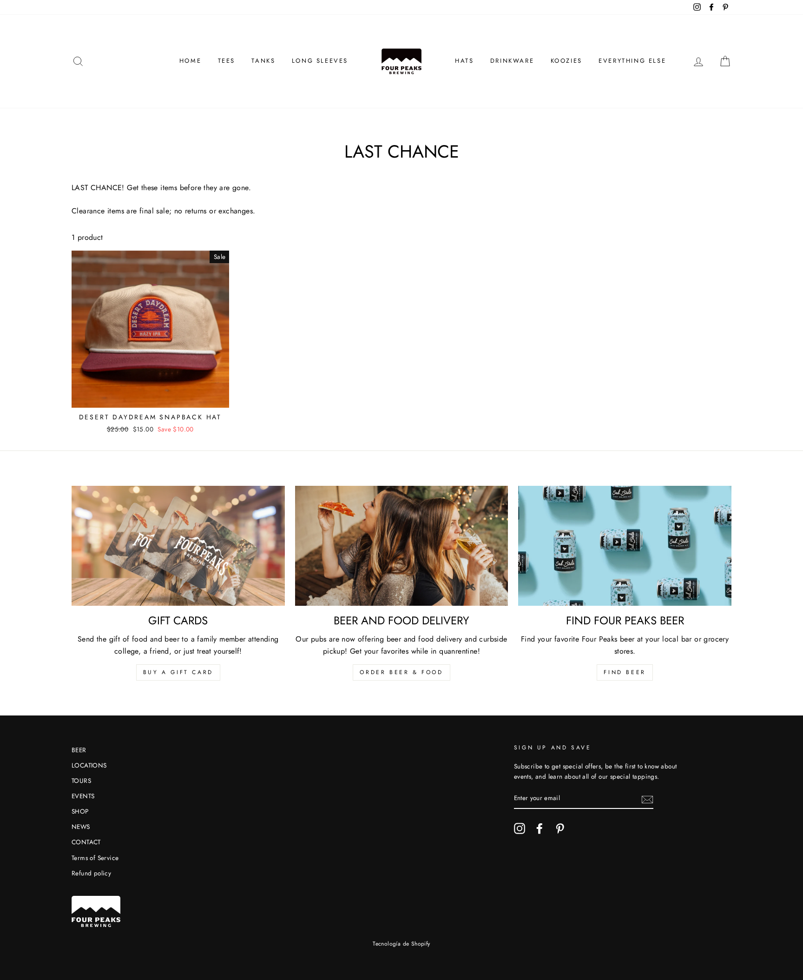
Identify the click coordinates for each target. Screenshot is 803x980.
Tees (226, 60)
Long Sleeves (320, 60)
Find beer (624, 672)
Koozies (566, 60)
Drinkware (512, 60)
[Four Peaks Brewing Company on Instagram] (519, 828)
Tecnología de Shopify (401, 944)
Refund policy (91, 873)
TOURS (81, 780)
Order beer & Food (401, 672)
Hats (464, 60)
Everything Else (632, 60)
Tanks (263, 60)
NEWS (81, 826)
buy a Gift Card (178, 672)
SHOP (80, 811)
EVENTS (83, 796)
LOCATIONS (89, 765)
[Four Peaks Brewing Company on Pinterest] (560, 828)
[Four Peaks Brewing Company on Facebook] (539, 828)
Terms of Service (95, 857)
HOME (190, 60)
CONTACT (86, 842)
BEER (79, 750)
